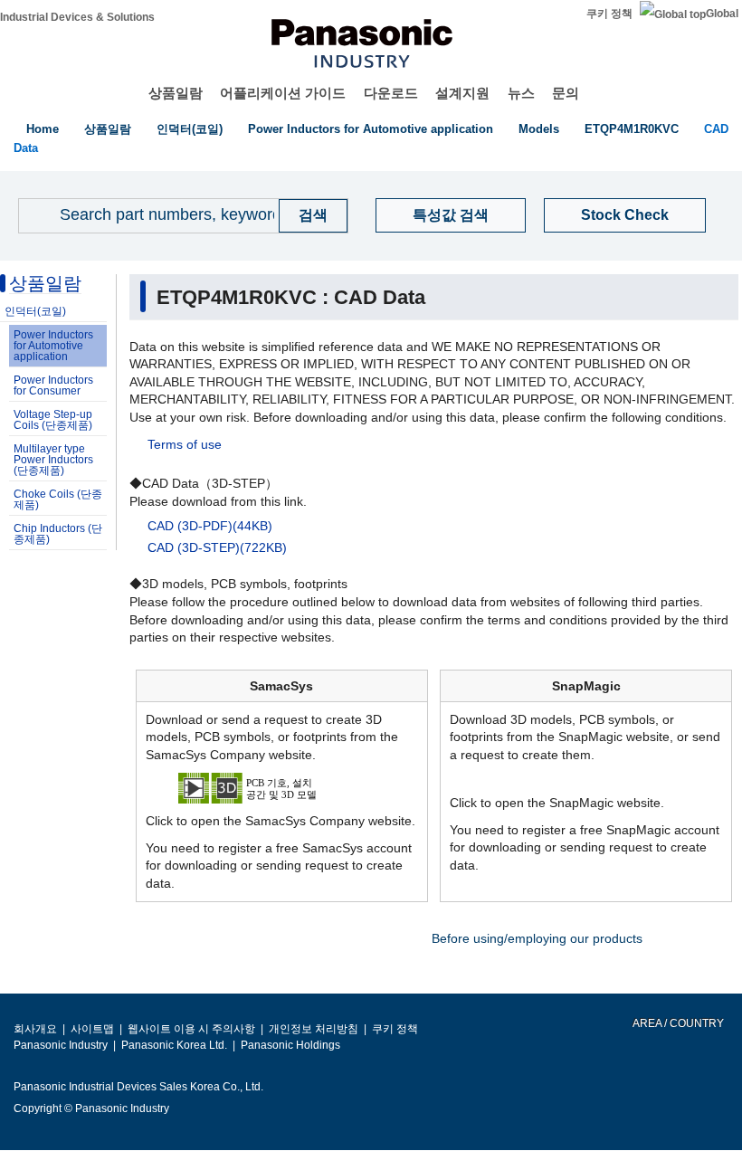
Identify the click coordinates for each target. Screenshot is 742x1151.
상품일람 (175, 92)
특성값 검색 (451, 215)
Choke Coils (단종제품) (58, 499)
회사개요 (35, 1029)
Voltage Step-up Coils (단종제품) (53, 420)
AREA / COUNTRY (677, 1023)
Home (42, 129)
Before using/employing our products (537, 938)
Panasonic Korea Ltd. (174, 1045)
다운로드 (391, 92)
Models (538, 129)
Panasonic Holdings (290, 1045)
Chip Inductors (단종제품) (58, 534)
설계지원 (462, 92)
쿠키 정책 (609, 13)
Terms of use (184, 444)
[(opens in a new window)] (282, 787)
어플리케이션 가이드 (283, 92)
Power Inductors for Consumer (53, 385)
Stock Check (625, 215)
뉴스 (521, 92)
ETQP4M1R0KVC (632, 129)
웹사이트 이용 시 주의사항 (191, 1029)
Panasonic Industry (61, 1045)
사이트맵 (92, 1029)
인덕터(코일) (190, 129)
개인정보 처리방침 (313, 1029)
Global (722, 13)
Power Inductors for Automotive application (370, 129)
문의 (565, 92)
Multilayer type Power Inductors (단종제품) (53, 459)
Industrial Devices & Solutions (77, 17)
